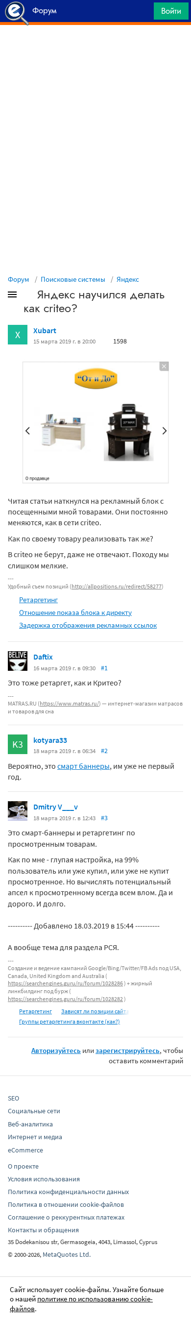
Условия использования (44, 1178)
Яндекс (128, 279)
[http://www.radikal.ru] (95, 484)
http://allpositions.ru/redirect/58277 (117, 586)
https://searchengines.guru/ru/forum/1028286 (65, 983)
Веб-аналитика (30, 1124)
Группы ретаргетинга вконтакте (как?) (69, 1021)
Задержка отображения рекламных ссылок (88, 625)
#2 (104, 750)
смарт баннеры (83, 766)
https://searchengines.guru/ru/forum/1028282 (65, 999)
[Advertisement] (95, 49)
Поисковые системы (73, 279)
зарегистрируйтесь (128, 1050)
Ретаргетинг (38, 599)
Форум (18, 279)
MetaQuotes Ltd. (67, 1254)
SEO (13, 1098)
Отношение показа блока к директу (75, 612)
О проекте (23, 1166)
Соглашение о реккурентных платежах (66, 1217)
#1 (104, 667)
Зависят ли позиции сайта (95, 1011)
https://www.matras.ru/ (69, 703)
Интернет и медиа (35, 1136)
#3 (104, 817)
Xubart (44, 330)
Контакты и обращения (43, 1229)
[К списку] (28, 296)
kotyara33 (50, 740)
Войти (171, 11)
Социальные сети (34, 1110)
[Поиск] (143, 13)
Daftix (43, 656)
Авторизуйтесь (56, 1050)
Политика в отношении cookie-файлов (66, 1204)
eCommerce (25, 1150)
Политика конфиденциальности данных (68, 1191)
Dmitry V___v (55, 806)
